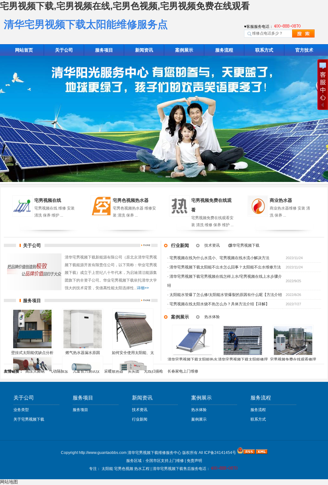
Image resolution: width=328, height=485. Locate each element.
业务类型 (21, 409)
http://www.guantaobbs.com (103, 452)
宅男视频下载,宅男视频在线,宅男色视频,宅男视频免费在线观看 (125, 6)
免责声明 (194, 460)
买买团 (133, 371)
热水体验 (212, 317)
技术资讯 (212, 245)
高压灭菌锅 (35, 371)
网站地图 (9, 481)
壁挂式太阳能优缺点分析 (32, 352)
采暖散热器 (113, 371)
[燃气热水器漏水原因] (82, 328)
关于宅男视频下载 (28, 419)
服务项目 (104, 50)
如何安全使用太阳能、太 (133, 352)
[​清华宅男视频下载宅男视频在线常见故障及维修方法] (192, 340)
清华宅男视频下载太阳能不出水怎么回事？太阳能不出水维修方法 (225, 267)
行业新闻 (180, 245)
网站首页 (24, 50)
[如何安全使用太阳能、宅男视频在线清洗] (133, 328)
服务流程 (224, 50)
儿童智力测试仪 (86, 371)
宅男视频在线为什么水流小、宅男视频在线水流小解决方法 (219, 258)
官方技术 (304, 50)
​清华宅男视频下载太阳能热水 (192, 359)
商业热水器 (281, 200)
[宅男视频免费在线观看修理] (293, 340)
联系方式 (264, 50)
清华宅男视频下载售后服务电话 (179, 468)
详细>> (143, 288)
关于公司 (64, 50)
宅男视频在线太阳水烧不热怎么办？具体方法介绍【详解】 (219, 304)
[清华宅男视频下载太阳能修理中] (242, 340)
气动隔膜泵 (58, 371)
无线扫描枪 (153, 371)
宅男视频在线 (47, 200)
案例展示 (184, 50)
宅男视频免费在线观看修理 (293, 359)
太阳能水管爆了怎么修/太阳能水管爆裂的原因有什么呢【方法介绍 (225, 294)
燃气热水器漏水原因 (82, 352)
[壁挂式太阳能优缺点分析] (32, 328)
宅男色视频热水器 (131, 200)
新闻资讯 (144, 50)
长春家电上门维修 (183, 371)
